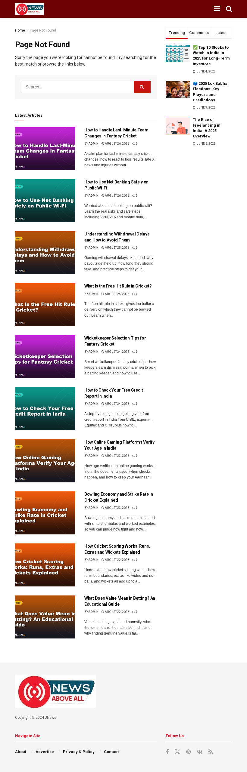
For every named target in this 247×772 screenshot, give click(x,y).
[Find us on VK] (199, 752)
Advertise (45, 751)
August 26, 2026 (116, 143)
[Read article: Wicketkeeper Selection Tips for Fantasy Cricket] (45, 356)
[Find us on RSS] (210, 752)
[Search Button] (229, 9)
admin (93, 143)
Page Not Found (43, 30)
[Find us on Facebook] (167, 752)
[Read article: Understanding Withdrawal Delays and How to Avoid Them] (45, 252)
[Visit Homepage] (29, 9)
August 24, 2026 (116, 351)
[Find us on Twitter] (177, 751)
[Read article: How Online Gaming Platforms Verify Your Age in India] (45, 460)
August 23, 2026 (116, 455)
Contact (111, 751)
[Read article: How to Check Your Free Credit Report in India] (45, 408)
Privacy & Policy (79, 751)
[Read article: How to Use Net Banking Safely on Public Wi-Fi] (45, 200)
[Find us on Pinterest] (188, 752)
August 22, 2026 (116, 559)
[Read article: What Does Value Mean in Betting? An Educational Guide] (45, 616)
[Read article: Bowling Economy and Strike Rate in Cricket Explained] (45, 512)
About (20, 751)
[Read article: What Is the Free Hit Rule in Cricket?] (45, 304)
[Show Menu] (217, 9)
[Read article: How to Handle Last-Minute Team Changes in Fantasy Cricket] (45, 148)
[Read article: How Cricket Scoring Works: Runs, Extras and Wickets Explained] (45, 564)
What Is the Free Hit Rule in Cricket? (118, 286)
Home (20, 30)
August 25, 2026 (116, 247)
